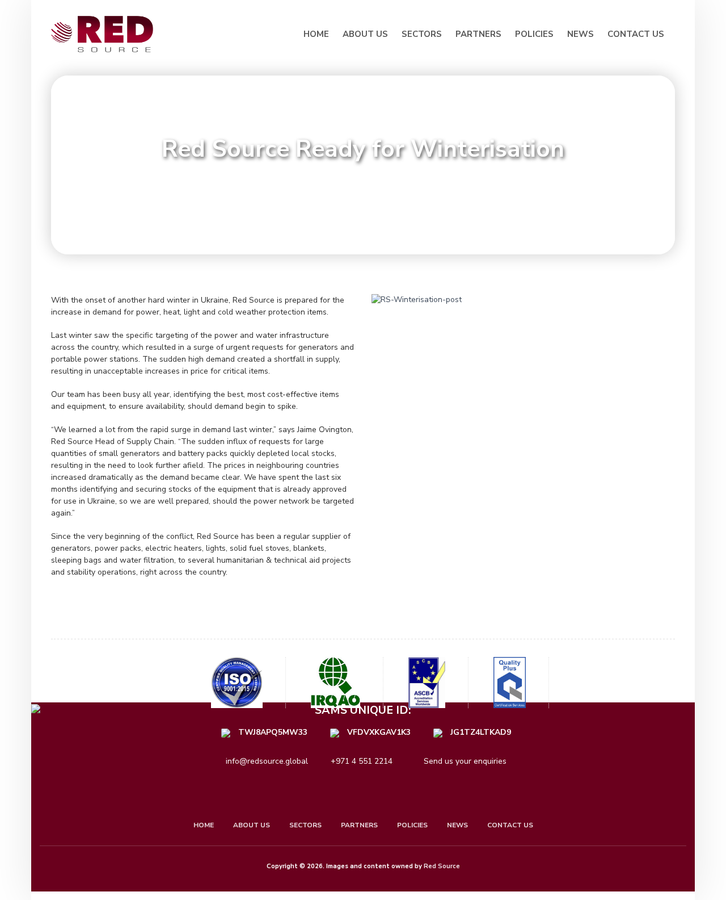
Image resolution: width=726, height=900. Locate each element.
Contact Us (635, 34)
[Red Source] (105, 34)
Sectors (422, 34)
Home (316, 34)
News (580, 34)
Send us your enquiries (463, 761)
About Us (365, 34)
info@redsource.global (267, 761)
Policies (534, 34)
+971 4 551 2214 (361, 761)
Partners (478, 34)
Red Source (442, 866)
